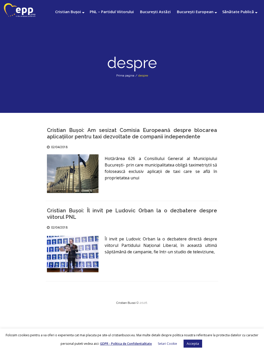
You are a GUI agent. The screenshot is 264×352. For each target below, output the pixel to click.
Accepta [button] (193, 343)
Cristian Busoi (126, 303)
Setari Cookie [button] (167, 343)
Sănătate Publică (238, 11)
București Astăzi (155, 11)
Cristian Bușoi (68, 11)
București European (195, 11)
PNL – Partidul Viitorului (112, 11)
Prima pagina (125, 75)
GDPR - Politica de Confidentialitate (126, 343)
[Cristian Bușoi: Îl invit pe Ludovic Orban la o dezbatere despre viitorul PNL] (72, 254)
